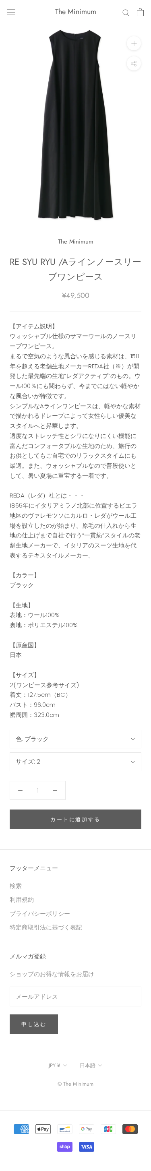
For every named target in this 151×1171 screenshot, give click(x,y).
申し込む (33, 1024)
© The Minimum (75, 1084)
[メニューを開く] (11, 12)
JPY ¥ (54, 1065)
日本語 (87, 1065)
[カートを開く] (140, 12)
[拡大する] (134, 43)
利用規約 (22, 899)
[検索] (126, 11)
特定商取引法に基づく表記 (46, 927)
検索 (16, 886)
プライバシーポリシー (40, 913)
